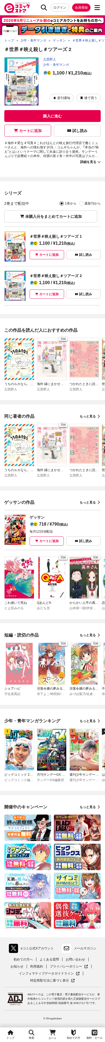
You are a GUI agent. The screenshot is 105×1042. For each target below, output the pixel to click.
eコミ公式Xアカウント (33, 949)
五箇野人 (49, 59)
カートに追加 (30, 130)
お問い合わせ (75, 959)
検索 (31, 1037)
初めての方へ (23, 959)
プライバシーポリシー (69, 967)
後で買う (90, 98)
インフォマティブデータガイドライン (46, 974)
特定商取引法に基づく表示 (52, 981)
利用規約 (36, 966)
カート (52, 1038)
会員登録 (81, 7)
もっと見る (88, 416)
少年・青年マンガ (56, 65)
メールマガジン (85, 948)
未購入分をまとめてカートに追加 (53, 216)
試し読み (80, 130)
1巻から (70, 203)
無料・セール (94, 1037)
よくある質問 (49, 959)
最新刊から (93, 203)
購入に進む (52, 116)
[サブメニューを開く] (97, 7)
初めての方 (73, 1037)
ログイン (59, 7)
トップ (10, 1037)
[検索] (43, 7)
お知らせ (16, 966)
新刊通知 (63, 98)
